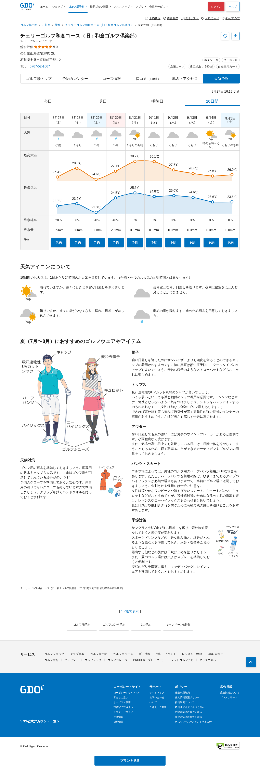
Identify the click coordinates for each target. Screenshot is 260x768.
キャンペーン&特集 (178, 624)
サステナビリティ (123, 712)
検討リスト (191, 18)
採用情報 (118, 721)
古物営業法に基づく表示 (188, 712)
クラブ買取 (77, 653)
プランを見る (130, 760)
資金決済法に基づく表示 (188, 717)
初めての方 (232, 18)
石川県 (46, 25)
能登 (58, 25)
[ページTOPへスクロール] (251, 662)
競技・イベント (166, 653)
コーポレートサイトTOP (127, 692)
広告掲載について (230, 692)
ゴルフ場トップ (39, 79)
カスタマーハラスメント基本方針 (193, 721)
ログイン (216, 6)
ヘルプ (233, 6)
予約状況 (154, 18)
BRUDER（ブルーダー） (149, 660)
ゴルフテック (93, 660)
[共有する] (236, 36)
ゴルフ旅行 (51, 660)
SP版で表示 (130, 611)
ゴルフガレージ (117, 660)
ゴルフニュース (123, 653)
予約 (58, 242)
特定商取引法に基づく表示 (189, 707)
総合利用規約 (182, 692)
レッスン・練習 (192, 653)
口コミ (148, 79)
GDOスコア (215, 653)
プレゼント (71, 660)
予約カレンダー (75, 79)
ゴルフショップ (54, 653)
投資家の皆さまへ (123, 707)
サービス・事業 (122, 702)
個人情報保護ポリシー (187, 697)
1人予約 (146, 624)
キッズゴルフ (208, 660)
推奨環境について (185, 702)
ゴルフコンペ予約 (114, 624)
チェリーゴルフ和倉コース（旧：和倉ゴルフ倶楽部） (99, 25)
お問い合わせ (157, 697)
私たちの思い (121, 697)
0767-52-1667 (40, 66)
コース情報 (112, 79)
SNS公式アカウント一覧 (38, 721)
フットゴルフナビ (182, 660)
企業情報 (118, 717)
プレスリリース (228, 697)
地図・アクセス (185, 79)
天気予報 (221, 79)
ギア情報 (144, 653)
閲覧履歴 (172, 18)
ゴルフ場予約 (28, 25)
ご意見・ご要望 (158, 707)
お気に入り (212, 18)
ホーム (44, 6)
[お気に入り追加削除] (225, 36)
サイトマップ (157, 692)
